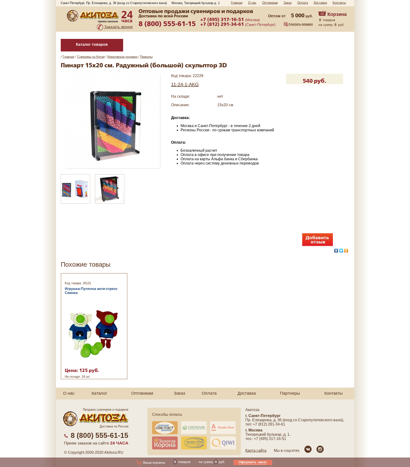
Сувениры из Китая (91, 57)
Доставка (320, 3)
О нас (252, 3)
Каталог (99, 393)
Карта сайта (255, 451)
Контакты (339, 3)
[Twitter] (341, 250)
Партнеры (290, 393)
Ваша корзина (153, 462)
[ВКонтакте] (336, 250)
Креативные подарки (122, 57)
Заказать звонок (118, 27)
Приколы (146, 57)
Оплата (302, 3)
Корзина (337, 14)
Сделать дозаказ (301, 24)
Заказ (288, 3)
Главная (236, 3)
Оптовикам (270, 3)
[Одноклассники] (346, 250)
